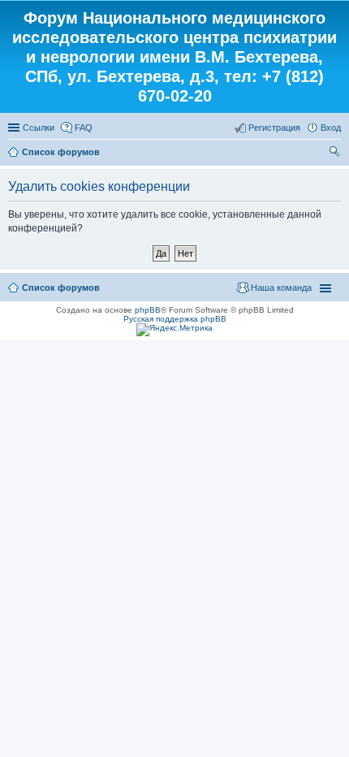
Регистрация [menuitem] (274, 127)
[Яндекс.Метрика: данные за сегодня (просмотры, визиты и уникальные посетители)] (174, 329)
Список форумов (61, 152)
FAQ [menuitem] (84, 127)
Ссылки (38, 127)
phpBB (148, 309)
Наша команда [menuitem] (281, 287)
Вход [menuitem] (331, 127)
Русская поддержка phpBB (174, 318)
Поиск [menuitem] (336, 153)
